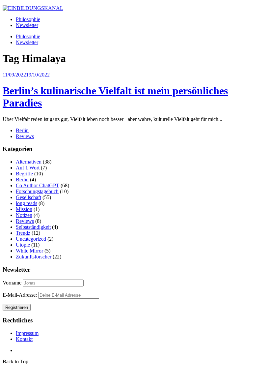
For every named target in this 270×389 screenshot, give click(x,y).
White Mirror (29, 251)
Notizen (24, 215)
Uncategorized (31, 239)
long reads (26, 203)
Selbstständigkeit (33, 227)
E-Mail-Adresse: (20, 295)
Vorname (12, 282)
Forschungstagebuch (37, 191)
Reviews (25, 136)
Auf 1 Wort (28, 167)
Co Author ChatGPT (37, 185)
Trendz (23, 233)
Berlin (22, 130)
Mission (24, 209)
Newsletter (27, 25)
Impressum (27, 333)
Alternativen (28, 162)
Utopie (23, 245)
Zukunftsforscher (33, 256)
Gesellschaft (28, 197)
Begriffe (24, 173)
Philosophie (28, 19)
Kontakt (24, 339)
